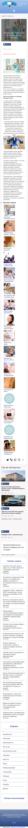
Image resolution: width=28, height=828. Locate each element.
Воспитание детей (9, 751)
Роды (5, 780)
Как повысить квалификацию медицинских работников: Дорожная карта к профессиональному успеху (13, 664)
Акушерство (7, 734)
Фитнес (5, 789)
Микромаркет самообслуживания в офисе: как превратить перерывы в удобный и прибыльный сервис (13, 614)
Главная (3, 16)
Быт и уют (6, 747)
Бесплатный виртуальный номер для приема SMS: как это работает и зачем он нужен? (13, 685)
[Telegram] (7, 460)
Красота (10, 16)
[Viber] (11, 460)
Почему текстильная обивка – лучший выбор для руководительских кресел (14, 626)
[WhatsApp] (15, 460)
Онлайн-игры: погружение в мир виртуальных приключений (13, 654)
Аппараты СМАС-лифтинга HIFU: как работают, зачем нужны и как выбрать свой (13, 592)
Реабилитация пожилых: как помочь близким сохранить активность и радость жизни (13, 635)
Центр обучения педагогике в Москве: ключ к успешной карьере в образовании (13, 675)
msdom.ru (14, 827)
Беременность (8, 742)
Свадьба (6, 784)
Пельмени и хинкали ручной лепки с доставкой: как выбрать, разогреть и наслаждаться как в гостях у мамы (13, 581)
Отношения (7, 772)
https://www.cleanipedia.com (10, 89)
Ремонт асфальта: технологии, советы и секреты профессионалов (12, 645)
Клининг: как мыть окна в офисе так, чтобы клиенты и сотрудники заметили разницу (13, 568)
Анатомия (6, 738)
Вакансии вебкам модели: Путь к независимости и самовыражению (12, 705)
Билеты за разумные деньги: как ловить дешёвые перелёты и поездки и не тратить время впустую (14, 602)
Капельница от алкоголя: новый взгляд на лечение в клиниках (12, 695)
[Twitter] (19, 460)
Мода (5, 763)
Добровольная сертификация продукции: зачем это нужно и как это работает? (13, 714)
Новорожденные (9, 768)
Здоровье (6, 755)
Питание (6, 776)
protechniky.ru (21, 827)
